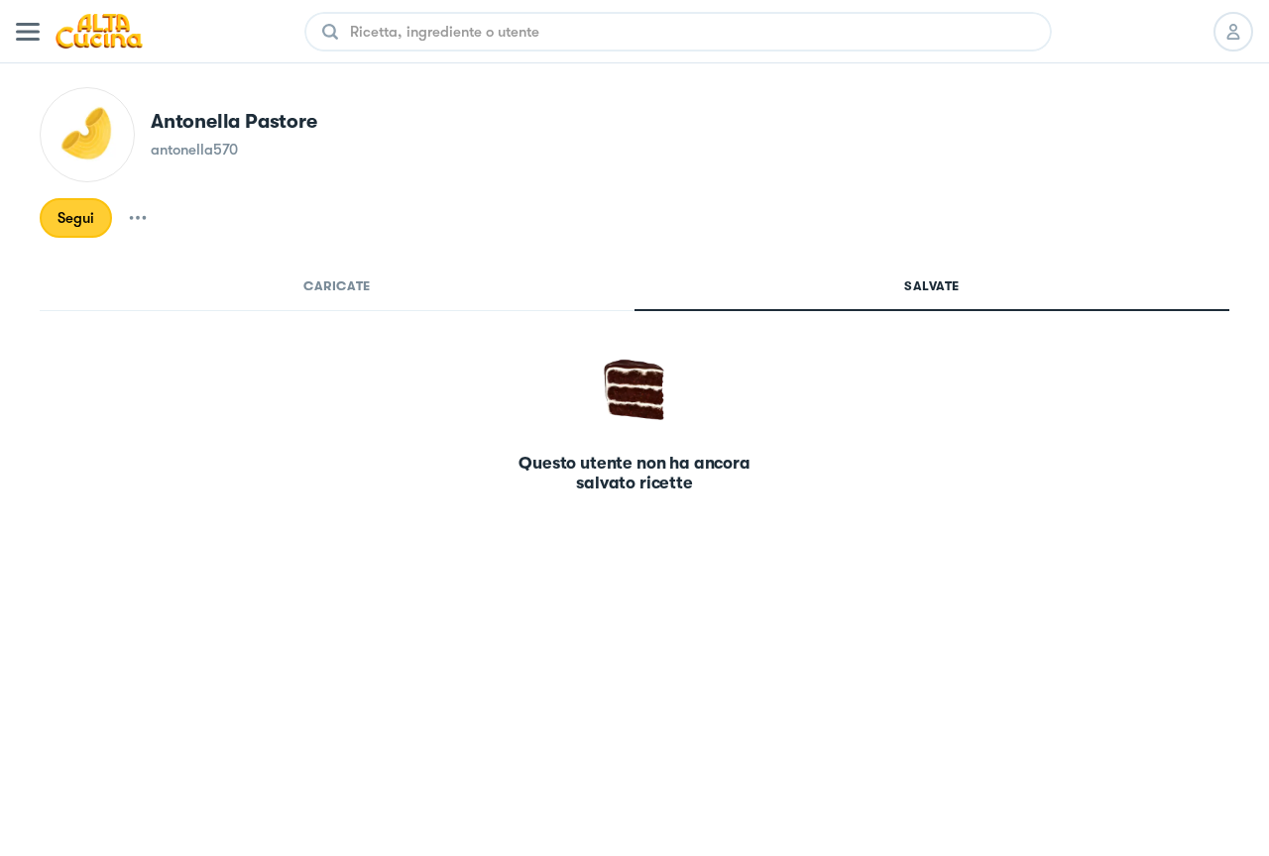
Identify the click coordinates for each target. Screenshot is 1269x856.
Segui (76, 218)
